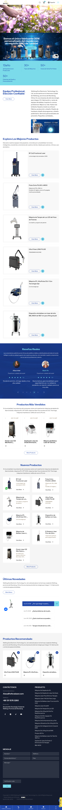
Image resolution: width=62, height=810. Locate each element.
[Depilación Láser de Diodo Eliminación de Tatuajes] (11, 429)
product (43, 808)
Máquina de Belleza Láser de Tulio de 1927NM (30, 441)
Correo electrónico (6, 808)
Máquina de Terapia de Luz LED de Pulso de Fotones (43, 218)
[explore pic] (16, 164)
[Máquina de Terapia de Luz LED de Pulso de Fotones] (9, 502)
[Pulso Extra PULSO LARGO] (38, 483)
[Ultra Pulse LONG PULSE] (38, 502)
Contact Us (31, 48)
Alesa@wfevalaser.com (13, 693)
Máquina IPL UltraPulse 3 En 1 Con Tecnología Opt (40, 282)
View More (8, 99)
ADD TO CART (14, 418)
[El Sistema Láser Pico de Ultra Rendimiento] (50, 429)
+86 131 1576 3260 (11, 700)
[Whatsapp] (6, 488)
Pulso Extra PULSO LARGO (38, 185)
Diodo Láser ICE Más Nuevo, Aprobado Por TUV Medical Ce (21, 550)
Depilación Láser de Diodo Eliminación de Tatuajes (11, 441)
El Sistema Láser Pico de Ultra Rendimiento (49, 441)
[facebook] (5, 714)
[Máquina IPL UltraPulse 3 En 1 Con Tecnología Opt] (9, 520)
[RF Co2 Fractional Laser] (9, 483)
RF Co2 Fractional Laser (37, 153)
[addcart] (18, 652)
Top (56, 808)
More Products (31, 453)
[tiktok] (16, 714)
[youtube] (21, 714)
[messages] (6, 609)
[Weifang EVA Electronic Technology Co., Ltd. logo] (6, 2)
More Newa (8, 592)
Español (52, 2)
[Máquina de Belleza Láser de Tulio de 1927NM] (31, 429)
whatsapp (31, 808)
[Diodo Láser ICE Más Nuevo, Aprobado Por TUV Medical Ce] (9, 554)
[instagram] (10, 714)
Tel (18, 808)
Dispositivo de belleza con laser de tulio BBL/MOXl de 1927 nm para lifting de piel (43, 314)
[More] (5, 446)
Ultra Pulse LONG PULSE (37, 249)
